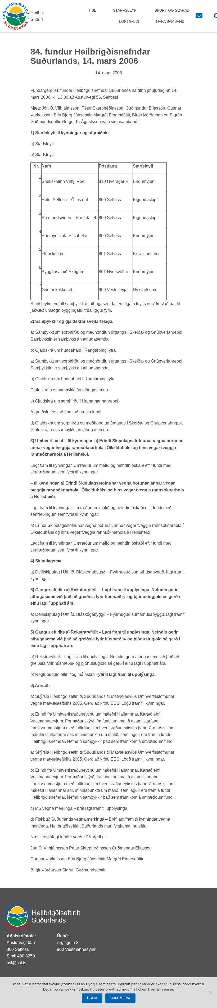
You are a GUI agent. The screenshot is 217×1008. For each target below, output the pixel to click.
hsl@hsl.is (16, 963)
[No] (210, 992)
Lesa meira (120, 998)
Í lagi (92, 998)
